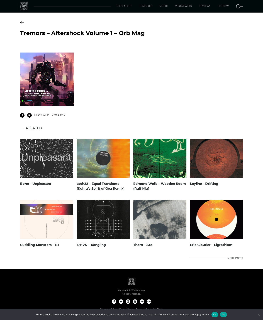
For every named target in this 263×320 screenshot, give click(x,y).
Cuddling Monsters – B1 (39, 245)
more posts (235, 258)
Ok (214, 314)
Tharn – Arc (142, 245)
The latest (124, 6)
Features (145, 6)
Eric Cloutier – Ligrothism (211, 245)
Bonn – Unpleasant (35, 184)
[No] (258, 314)
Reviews (205, 6)
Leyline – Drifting (204, 184)
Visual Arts (183, 6)
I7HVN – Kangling (91, 245)
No (223, 314)
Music (164, 6)
